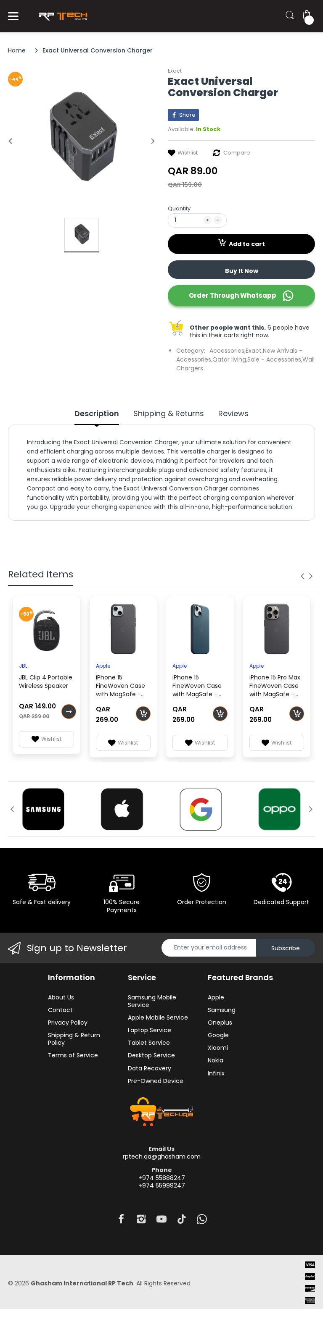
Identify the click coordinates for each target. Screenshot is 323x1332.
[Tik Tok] (182, 1221)
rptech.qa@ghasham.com (162, 1156)
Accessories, (227, 350)
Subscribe (285, 948)
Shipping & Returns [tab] (168, 414)
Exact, (254, 350)
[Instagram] (141, 1221)
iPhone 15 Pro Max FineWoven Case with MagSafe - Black (274, 686)
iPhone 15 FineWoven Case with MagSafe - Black (120, 686)
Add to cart (247, 244)
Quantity (179, 208)
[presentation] (302, 576)
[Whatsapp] (202, 1221)
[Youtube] (161, 1221)
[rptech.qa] (61, 16)
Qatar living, (229, 359)
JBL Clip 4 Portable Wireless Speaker (45, 681)
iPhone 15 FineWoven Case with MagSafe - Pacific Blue (197, 686)
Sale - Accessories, (274, 359)
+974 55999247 (161, 1185)
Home (17, 50)
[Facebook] (121, 1221)
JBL (23, 665)
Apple (103, 665)
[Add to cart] (143, 713)
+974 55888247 (161, 1178)
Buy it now (241, 271)
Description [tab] (96, 414)
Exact (175, 70)
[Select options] (68, 711)
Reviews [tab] (233, 414)
